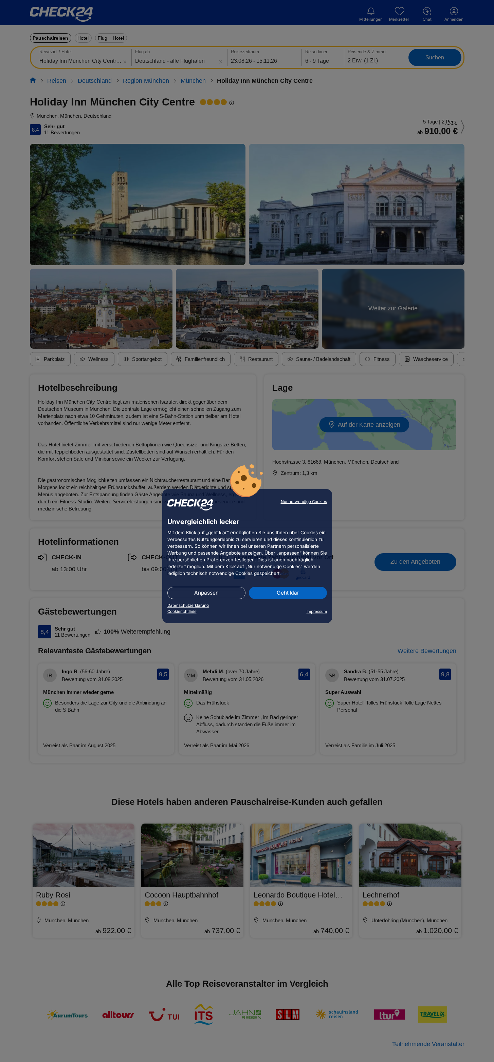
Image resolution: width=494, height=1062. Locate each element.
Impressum (317, 611)
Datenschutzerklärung (188, 605)
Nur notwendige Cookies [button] (304, 501)
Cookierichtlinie (182, 611)
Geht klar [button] (288, 593)
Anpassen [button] (206, 593)
